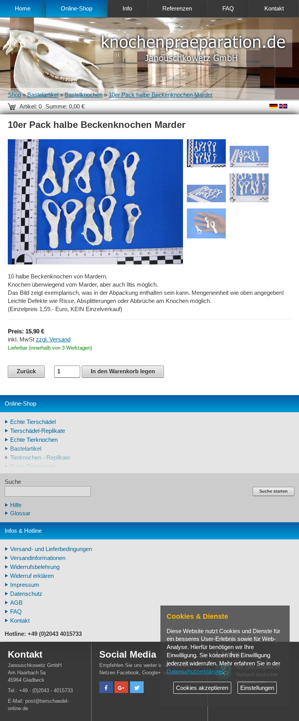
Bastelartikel (42, 95)
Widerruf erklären (32, 576)
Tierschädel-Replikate (37, 431)
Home (22, 8)
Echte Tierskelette (33, 467)
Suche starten (273, 491)
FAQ (228, 8)
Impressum (24, 585)
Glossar (20, 513)
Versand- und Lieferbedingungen (51, 549)
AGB (16, 603)
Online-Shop (76, 8)
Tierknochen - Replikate (40, 458)
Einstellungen (257, 688)
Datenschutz (26, 594)
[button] (106, 688)
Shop (14, 95)
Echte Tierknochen (34, 440)
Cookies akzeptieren (202, 688)
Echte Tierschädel (33, 422)
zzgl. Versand (53, 339)
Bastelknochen (83, 95)
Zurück (26, 371)
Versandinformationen (37, 558)
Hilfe (15, 505)
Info (127, 8)
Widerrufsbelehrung (35, 567)
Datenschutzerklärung (195, 671)
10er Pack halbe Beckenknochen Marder (161, 95)
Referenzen (177, 8)
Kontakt (274, 8)
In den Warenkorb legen (123, 371)
